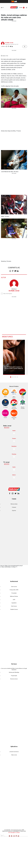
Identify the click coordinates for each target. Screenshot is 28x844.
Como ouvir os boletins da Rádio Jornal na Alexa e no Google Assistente (14, 669)
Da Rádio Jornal (9, 42)
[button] (10, 377)
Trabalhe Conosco (14, 609)
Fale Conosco (14, 606)
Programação (14, 675)
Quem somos (14, 586)
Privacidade (14, 593)
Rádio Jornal (14, 754)
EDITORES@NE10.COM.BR (14, 832)
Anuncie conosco (14, 678)
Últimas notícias (14, 504)
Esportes (14, 510)
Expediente (14, 602)
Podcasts (14, 507)
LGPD (14, 599)
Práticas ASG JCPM (14, 589)
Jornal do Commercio (14, 751)
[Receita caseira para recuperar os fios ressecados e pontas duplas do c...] (14, 357)
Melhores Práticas (14, 596)
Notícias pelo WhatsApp (14, 672)
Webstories (7, 337)
